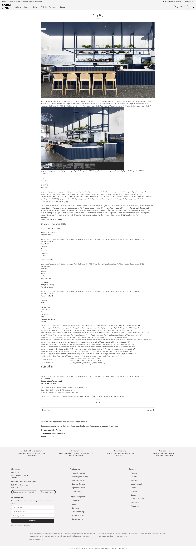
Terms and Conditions (48, 319)
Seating (43, 271)
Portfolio (44, 246)
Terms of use (106, 548)
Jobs (42, 317)
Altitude (149, 410)
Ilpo (71, 364)
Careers (133, 488)
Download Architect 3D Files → (53, 433)
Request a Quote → (48, 436)
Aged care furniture (78, 488)
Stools (43, 273)
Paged (78, 360)
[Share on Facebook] (98, 402)
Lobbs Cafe (48, 410)
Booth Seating (46, 278)
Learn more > (120, 455)
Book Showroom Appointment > (172, 1)
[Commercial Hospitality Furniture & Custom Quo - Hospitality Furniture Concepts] (6, 6)
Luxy (89, 364)
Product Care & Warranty (119, 548)
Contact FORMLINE (47, 307)
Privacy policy (135, 502)
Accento (78, 359)
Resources (52, 7)
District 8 (84, 360)
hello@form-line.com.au (49, 232)
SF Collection (98, 360)
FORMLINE (84, 548)
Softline (90, 360)
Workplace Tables (47, 287)
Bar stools (75, 508)
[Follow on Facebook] (159, 1)
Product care (135, 506)
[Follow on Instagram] (160, 1)
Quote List (44, 251)
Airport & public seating (80, 477)
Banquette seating (78, 512)
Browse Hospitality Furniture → (53, 430)
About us (44, 305)
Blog (42, 248)
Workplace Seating (47, 285)
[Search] (193, 7)
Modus (72, 360)
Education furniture (78, 484)
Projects (44, 7)
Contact (62, 7)
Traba (98, 359)
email (171, 455)
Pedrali (72, 359)
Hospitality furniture (78, 473)
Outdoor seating (77, 491)
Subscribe (32, 520)
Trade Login (44, 309)
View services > (31, 455)
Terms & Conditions (137, 499)
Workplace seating (78, 480)
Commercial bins (77, 519)
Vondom (94, 362)
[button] (44, 134)
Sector (35, 7)
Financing (44, 321)
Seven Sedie (86, 359)
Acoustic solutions (78, 515)
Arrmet (72, 362)
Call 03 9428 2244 (189, 1)
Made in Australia (47, 260)
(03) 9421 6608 (46, 235)
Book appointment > (76, 455)
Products (17, 7)
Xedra (93, 359)
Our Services (45, 314)
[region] (98, 138)
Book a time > (57, 220)
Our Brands (44, 312)
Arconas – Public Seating (49, 383)
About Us (44, 253)
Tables (43, 276)
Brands (26, 7)
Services (134, 477)
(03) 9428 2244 (161, 455)
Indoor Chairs (76, 501)
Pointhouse (83, 364)
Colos (100, 362)
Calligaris (78, 362)
